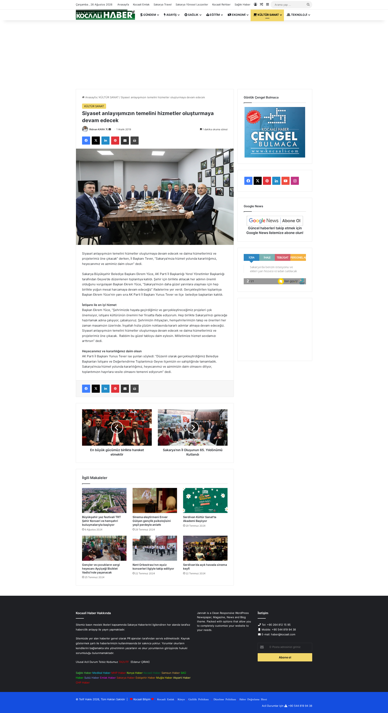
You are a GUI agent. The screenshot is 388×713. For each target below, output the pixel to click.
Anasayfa (123, 4)
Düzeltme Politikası (225, 699)
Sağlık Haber (242, 4)
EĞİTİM (214, 14)
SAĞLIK (192, 14)
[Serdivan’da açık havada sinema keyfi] (205, 548)
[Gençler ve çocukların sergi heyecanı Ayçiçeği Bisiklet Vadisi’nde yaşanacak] (104, 548)
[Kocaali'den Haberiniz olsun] (105, 15)
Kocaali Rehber (221, 4)
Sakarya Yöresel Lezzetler (192, 4)
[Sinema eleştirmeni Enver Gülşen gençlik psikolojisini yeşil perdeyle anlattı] (155, 500)
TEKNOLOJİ (298, 14)
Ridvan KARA (97, 129)
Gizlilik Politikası (198, 699)
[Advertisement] (194, 54)
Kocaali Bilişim (141, 699)
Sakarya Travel (163, 4)
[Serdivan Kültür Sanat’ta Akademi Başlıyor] (205, 500)
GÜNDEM (149, 14)
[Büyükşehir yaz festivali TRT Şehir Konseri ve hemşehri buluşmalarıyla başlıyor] (104, 500)
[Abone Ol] (275, 221)
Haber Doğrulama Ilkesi (253, 699)
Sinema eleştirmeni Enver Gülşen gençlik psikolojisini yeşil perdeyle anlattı (152, 520)
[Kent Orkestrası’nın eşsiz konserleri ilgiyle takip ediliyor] (155, 548)
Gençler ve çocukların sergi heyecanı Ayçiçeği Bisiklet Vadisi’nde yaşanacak (101, 568)
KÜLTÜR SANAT (268, 14)
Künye (181, 699)
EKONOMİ (238, 14)
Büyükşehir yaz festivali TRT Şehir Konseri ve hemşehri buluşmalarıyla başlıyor (101, 520)
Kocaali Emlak (141, 4)
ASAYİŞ (171, 14)
